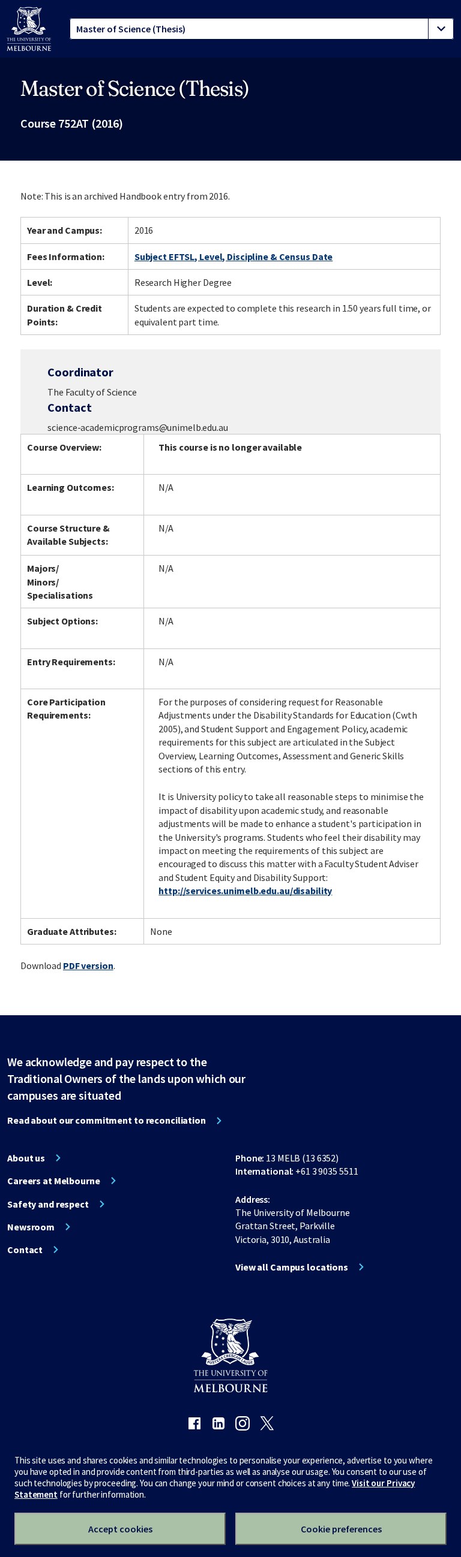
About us (26, 1158)
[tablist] (262, 29)
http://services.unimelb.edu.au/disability (245, 891)
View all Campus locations (291, 1267)
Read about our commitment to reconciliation (106, 1120)
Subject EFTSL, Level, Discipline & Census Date (233, 256)
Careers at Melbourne (53, 1181)
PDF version (88, 965)
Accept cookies (120, 1529)
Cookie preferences (341, 1529)
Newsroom (31, 1227)
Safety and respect (48, 1204)
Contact (25, 1250)
